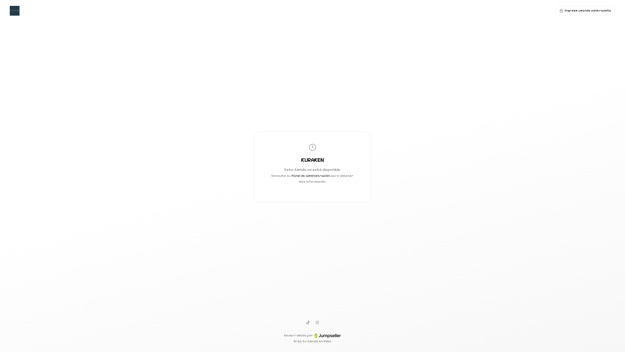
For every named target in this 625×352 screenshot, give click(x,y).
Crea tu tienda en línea (312, 341)
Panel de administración (311, 176)
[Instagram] (317, 322)
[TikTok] (307, 322)
